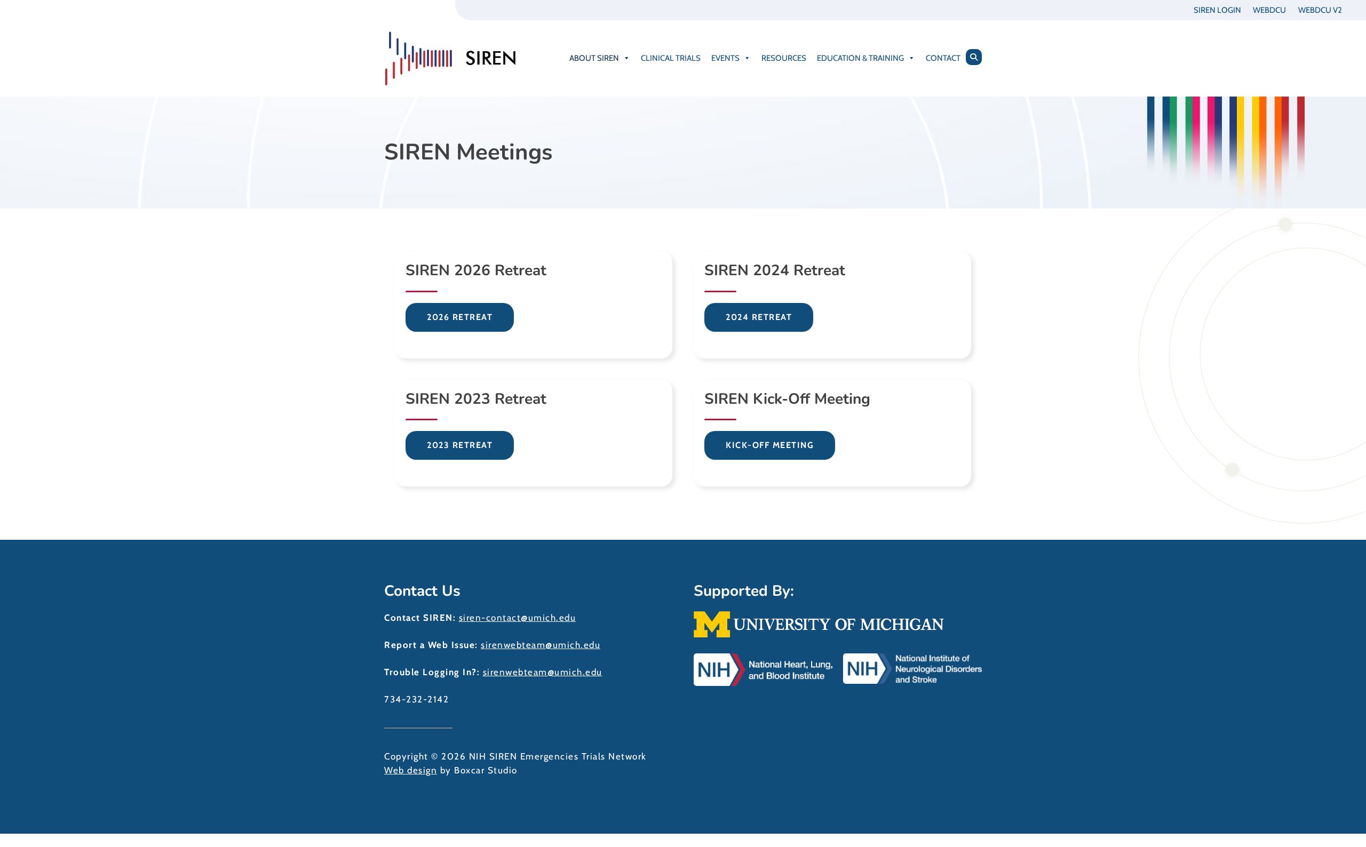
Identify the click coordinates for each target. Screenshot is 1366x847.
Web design (410, 770)
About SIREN (594, 58)
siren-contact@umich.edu (517, 617)
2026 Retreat (460, 317)
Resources (783, 58)
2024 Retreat (759, 317)
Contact (943, 58)
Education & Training (860, 58)
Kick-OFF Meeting (770, 445)
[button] (974, 57)
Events (725, 58)
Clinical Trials (671, 58)
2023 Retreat (460, 445)
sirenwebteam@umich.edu (540, 645)
